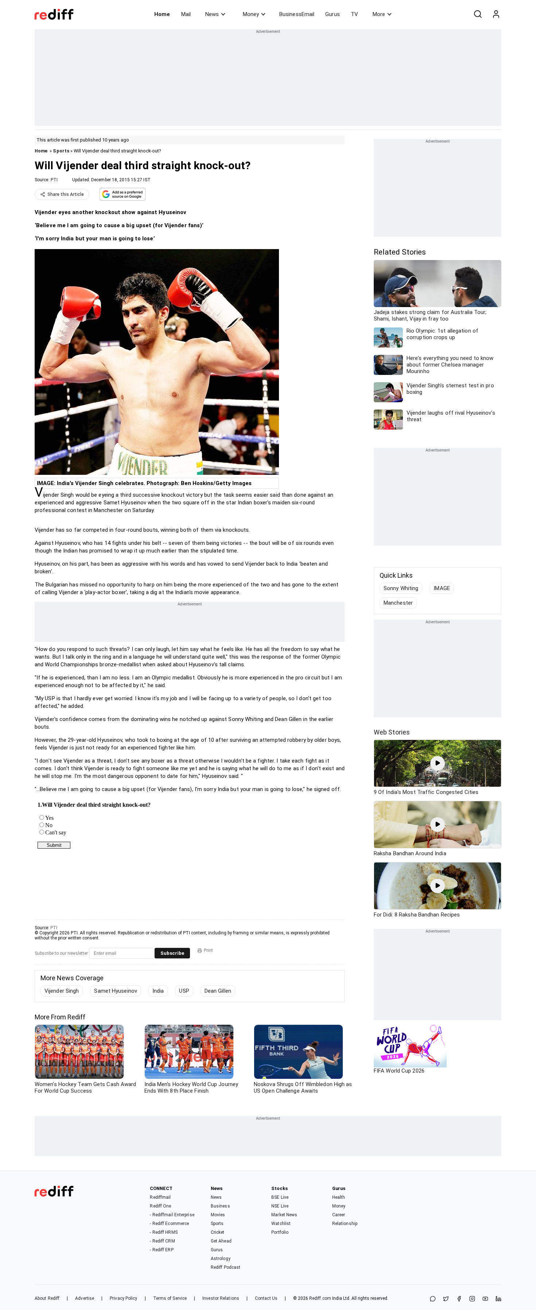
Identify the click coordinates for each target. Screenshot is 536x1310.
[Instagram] (472, 1299)
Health (338, 1197)
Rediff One (160, 1206)
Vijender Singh (61, 991)
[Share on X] (446, 1299)
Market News (284, 1214)
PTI (54, 179)
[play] (437, 763)
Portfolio (279, 1232)
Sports (61, 151)
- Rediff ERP (161, 1249)
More (379, 14)
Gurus (332, 14)
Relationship (344, 1223)
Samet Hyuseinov (115, 991)
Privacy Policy (123, 1298)
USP (184, 991)
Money (251, 14)
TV (354, 14)
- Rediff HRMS (163, 1232)
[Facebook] (459, 1299)
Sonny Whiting (401, 588)
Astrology (220, 1258)
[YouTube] (485, 1299)
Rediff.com (320, 1298)
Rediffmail (160, 1197)
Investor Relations (220, 1298)
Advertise (84, 1298)
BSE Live (279, 1197)
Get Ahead (221, 1241)
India (158, 991)
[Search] (477, 14)
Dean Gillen (218, 991)
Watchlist (281, 1223)
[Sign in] (495, 14)
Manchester (398, 603)
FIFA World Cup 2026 (399, 1070)
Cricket (218, 1232)
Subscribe (172, 953)
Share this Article (65, 194)
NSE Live (279, 1206)
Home (162, 14)
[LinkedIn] (498, 1299)
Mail (186, 14)
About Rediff (47, 1298)
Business (220, 1206)
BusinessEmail (296, 14)
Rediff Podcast (225, 1267)
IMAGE (442, 588)
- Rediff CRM (162, 1241)
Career (338, 1214)
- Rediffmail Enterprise (172, 1214)
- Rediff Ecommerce (169, 1223)
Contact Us (266, 1298)
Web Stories (392, 732)
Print (208, 950)
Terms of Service (170, 1298)
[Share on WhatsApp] (433, 1299)
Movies (218, 1214)
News (212, 14)
